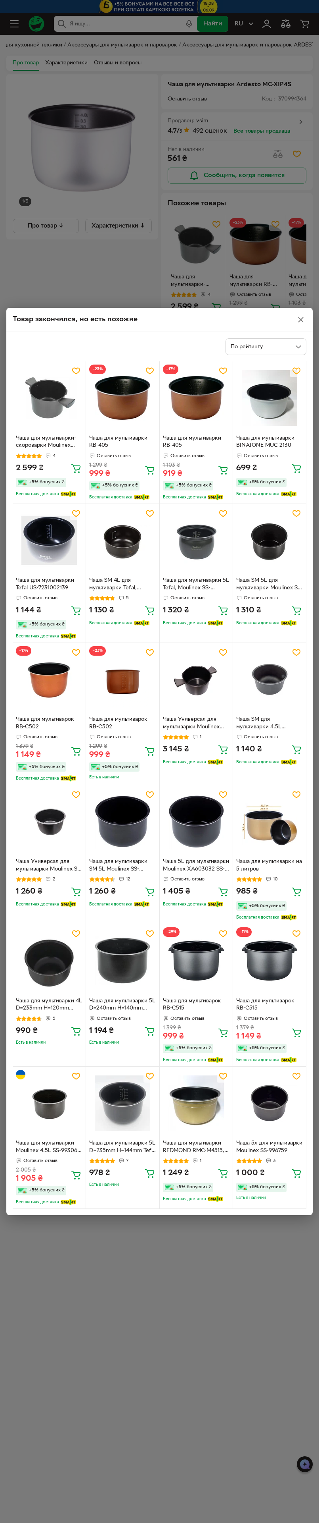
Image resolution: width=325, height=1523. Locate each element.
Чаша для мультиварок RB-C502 (45, 723)
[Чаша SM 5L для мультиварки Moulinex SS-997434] (269, 540)
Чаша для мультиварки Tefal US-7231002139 (45, 584)
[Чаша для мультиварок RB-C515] (196, 960)
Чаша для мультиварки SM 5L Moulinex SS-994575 (118, 866)
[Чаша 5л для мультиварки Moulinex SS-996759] (269, 1103)
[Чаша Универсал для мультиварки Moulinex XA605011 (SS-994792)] (196, 679)
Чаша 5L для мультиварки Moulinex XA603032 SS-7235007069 (196, 866)
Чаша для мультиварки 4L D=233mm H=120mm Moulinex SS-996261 (49, 1005)
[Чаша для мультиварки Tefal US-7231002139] (49, 540)
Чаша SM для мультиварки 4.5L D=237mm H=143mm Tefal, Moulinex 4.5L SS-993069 (266, 724)
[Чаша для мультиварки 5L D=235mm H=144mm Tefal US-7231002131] (122, 1103)
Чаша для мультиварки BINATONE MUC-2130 (265, 442)
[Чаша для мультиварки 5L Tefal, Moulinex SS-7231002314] (196, 540)
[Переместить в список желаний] (76, 371)
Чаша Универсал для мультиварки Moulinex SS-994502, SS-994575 (49, 866)
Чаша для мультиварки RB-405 (118, 442)
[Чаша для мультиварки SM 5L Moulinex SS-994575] (122, 821)
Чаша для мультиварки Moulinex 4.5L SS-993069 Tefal (48, 1148)
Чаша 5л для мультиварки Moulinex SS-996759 (269, 1147)
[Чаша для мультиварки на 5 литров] (269, 821)
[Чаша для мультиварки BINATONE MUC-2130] (269, 398)
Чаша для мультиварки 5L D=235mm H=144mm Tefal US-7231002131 (122, 1148)
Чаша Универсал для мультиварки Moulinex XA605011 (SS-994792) (191, 724)
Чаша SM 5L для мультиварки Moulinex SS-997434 (269, 585)
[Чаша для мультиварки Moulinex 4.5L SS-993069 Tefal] (49, 1103)
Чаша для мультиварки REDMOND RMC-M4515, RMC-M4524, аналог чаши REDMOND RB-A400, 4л (196, 1148)
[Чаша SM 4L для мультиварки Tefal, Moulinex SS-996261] (122, 540)
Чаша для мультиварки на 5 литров (269, 865)
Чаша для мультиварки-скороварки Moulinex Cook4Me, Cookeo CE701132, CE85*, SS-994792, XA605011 (46, 443)
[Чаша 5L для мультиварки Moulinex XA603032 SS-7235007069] (196, 821)
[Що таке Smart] (68, 494)
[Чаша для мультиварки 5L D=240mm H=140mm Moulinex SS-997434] (122, 960)
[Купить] (76, 468)
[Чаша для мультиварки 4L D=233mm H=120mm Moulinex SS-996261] (49, 960)
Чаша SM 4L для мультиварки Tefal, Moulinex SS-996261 (114, 585)
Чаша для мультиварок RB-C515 (192, 1004)
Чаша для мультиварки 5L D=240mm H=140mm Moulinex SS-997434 (122, 1005)
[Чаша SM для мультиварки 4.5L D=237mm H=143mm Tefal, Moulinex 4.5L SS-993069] (269, 679)
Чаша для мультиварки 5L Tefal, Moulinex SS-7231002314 (196, 585)
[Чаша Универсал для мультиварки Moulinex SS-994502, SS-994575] (49, 821)
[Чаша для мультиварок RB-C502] (49, 679)
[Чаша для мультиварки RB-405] (122, 398)
